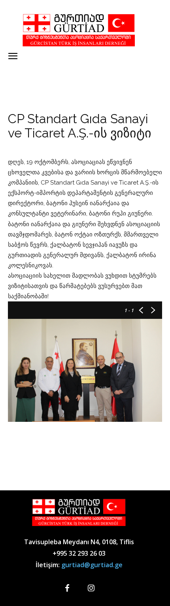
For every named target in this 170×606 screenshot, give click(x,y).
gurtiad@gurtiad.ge (92, 564)
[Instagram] (91, 588)
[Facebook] (67, 588)
